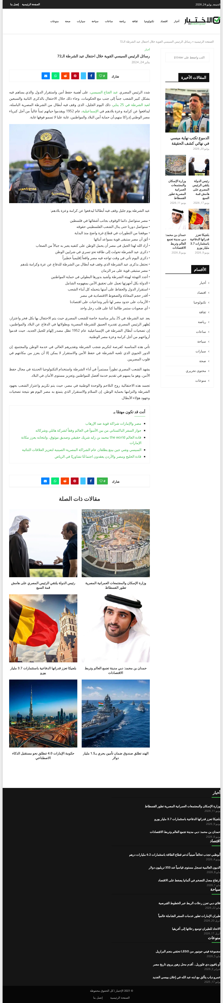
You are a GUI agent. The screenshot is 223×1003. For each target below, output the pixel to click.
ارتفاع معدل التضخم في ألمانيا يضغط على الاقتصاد (189, 880)
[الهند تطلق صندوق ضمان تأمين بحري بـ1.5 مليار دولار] (116, 714)
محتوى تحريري (196, 370)
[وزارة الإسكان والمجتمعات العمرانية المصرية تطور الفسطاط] (116, 543)
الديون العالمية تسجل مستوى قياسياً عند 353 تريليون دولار (184, 867)
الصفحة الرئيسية (31, 4)
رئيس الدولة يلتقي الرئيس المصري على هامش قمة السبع (201, 189)
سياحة (95, 21)
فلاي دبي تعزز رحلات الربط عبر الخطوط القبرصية (189, 903)
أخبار (176, 21)
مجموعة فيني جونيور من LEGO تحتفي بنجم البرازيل (188, 951)
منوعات (54, 21)
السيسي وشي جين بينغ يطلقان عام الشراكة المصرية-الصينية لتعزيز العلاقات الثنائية (81, 449)
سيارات (81, 21)
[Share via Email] (46, 75)
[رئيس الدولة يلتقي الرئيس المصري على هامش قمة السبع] (43, 543)
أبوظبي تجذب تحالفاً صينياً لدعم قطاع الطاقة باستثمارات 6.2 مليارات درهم (174, 854)
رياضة (122, 21)
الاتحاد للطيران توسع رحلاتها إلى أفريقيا (196, 928)
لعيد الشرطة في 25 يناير (131, 104)
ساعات (109, 21)
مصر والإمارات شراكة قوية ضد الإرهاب (113, 423)
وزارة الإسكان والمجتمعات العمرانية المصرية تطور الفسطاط (177, 189)
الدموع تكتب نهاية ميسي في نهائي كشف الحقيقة (190, 141)
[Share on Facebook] (91, 75)
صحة (67, 21)
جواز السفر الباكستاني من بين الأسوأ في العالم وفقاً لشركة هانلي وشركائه (88, 430)
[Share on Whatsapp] (55, 75)
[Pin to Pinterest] (75, 75)
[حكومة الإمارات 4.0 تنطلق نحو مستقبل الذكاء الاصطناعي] (43, 714)
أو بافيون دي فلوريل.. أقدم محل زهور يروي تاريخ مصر (186, 964)
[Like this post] (100, 75)
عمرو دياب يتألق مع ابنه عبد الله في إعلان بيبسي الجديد (186, 977)
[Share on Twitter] (83, 75)
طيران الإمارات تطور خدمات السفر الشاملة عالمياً (189, 916)
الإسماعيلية (90, 111)
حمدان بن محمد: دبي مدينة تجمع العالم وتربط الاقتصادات (175, 241)
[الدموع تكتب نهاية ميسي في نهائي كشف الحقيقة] (187, 111)
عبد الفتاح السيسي (104, 92)
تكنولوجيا (149, 21)
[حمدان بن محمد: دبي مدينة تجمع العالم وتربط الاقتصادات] (116, 628)
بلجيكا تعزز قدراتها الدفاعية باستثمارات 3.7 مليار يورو (199, 241)
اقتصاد (163, 21)
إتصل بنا (14, 4)
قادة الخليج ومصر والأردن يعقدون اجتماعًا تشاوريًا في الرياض (98, 456)
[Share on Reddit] (65, 75)
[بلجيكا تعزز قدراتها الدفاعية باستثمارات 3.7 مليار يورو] (43, 628)
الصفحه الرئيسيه (204, 41)
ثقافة (135, 21)
